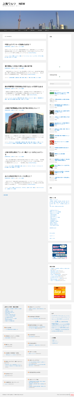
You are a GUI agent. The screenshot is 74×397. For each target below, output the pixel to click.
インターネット (55, 315)
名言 (6, 346)
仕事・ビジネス (29, 187)
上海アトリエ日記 (32, 351)
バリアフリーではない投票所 (55, 275)
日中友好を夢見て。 (33, 343)
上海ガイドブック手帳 (33, 379)
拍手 (10, 57)
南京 (54, 202)
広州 (67, 201)
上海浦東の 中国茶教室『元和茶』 (12, 353)
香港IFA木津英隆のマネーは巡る (35, 325)
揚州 (59, 202)
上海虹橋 (55, 201)
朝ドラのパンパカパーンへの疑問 (56, 278)
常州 (62, 202)
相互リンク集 (52, 238)
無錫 (57, 202)
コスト (65, 315)
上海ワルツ (13, 46)
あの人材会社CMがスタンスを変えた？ (18, 176)
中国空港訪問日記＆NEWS (34, 372)
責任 (56, 331)
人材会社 (8, 188)
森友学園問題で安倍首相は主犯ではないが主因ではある (24, 86)
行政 (10, 167)
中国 (53, 324)
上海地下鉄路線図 (53, 214)
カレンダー (61, 315)
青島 (54, 203)
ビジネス (59, 319)
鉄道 (25, 77)
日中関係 (24, 143)
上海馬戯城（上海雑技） (54, 221)
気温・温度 (61, 329)
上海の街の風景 (11, 77)
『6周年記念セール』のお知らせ (10, 354)
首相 (22, 99)
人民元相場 (40, 30)
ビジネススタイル (18, 187)
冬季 (63, 324)
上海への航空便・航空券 (54, 225)
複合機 (13, 167)
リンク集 (25, 30)
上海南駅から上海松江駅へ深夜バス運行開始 (36, 383)
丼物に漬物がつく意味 (54, 270)
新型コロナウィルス (56, 327)
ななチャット (52, 235)
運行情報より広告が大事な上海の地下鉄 (18, 66)
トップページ (12, 30)
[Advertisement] (60, 46)
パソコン (55, 319)
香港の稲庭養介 (8, 337)
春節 (67, 327)
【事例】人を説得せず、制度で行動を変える (36, 308)
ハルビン (57, 203)
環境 (63, 329)
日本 (27, 143)
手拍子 (7, 57)
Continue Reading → (32, 52)
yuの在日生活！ (32, 334)
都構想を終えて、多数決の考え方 (34, 345)
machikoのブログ (9, 373)
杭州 (64, 202)
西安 (52, 203)
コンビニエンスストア (58, 317)
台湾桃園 (61, 203)
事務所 (7, 167)
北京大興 (63, 201)
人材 (60, 324)
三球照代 (13, 143)
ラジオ (64, 319)
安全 (58, 325)
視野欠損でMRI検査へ (54, 279)
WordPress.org (54, 343)
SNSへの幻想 (53, 273)
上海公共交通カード (53, 216)
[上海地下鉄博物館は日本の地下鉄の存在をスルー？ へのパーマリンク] (24, 134)
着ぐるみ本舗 (52, 233)
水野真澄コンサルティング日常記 (12, 336)
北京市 (65, 324)
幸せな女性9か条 (32, 336)
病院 (65, 329)
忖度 (11, 99)
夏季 (54, 325)
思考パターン (65, 325)
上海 (56, 321)
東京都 (34, 143)
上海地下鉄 (17, 77)
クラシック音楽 (11, 187)
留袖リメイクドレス (32, 353)
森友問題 (13, 99)
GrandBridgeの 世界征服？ (34, 316)
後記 (6, 375)
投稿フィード (54, 340)
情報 (34, 77)
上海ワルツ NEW (14, 3)
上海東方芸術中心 (53, 218)
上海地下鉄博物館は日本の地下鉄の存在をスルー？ (22, 108)
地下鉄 (23, 77)
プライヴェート (11, 142)
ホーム (5, 30)
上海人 (60, 321)
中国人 (57, 324)
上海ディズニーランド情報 (55, 217)
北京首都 (59, 201)
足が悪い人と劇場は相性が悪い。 (56, 274)
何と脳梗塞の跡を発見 (9, 317)
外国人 (56, 325)
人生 (61, 324)
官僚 (8, 99)
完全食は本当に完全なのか (55, 272)
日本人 (64, 327)
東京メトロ (31, 143)
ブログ (19, 30)
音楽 (34, 187)
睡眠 (66, 329)
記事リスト (47, 30)
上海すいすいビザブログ (34, 360)
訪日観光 (54, 331)
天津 (52, 202)
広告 (32, 77)
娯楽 (31, 142)
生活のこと (35, 142)
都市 (58, 331)
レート (54, 321)
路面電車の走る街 (53, 227)
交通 (20, 77)
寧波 (29, 77)
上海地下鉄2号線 (64, 321)
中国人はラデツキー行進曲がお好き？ (18, 44)
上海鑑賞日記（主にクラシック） (12, 382)
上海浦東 (51, 201)
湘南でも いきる (8, 344)
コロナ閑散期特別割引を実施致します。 (12, 329)
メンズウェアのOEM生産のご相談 (34, 318)
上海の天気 (32, 30)
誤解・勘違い (18, 99)
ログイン (53, 339)
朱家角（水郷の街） (53, 222)
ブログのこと (24, 187)
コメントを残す (21, 46)
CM (37, 187)
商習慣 (68, 324)
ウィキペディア (9, 143)
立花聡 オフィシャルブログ (34, 307)
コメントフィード (55, 342)
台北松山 (66, 203)
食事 (60, 331)
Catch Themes (68, 394)
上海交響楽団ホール (53, 220)
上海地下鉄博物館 (19, 143)
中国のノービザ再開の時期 (55, 280)
